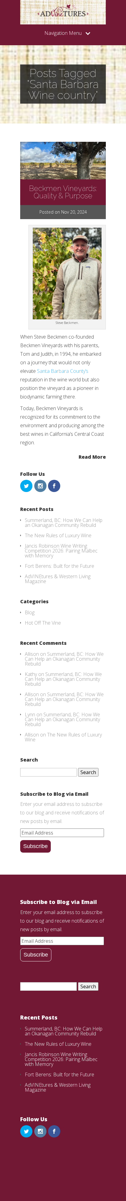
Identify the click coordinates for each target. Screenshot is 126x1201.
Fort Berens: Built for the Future (59, 566)
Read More (92, 456)
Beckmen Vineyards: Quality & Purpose (63, 192)
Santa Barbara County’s (62, 371)
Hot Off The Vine (43, 622)
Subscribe (35, 846)
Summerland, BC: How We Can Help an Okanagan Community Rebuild (63, 522)
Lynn (30, 714)
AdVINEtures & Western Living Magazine (58, 579)
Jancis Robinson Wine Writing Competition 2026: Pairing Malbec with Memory (61, 550)
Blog (30, 612)
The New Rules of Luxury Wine (58, 535)
